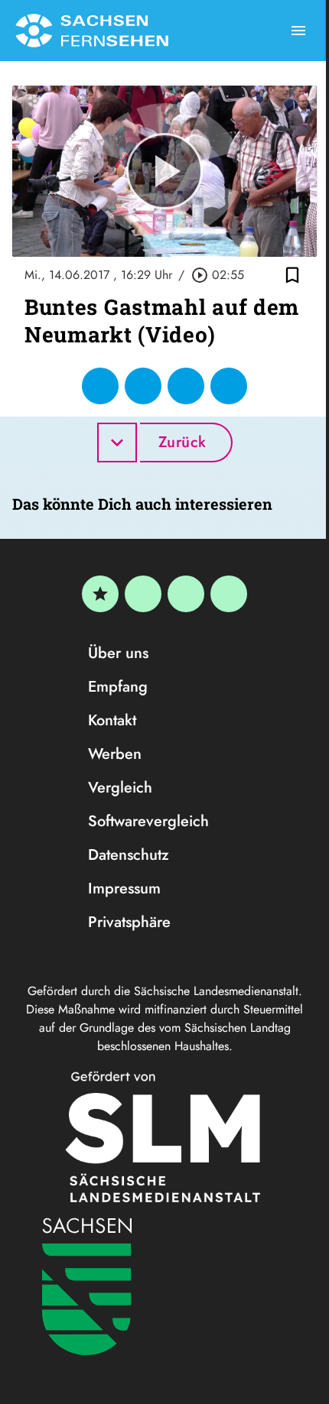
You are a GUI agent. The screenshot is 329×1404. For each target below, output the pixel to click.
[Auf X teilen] (143, 386)
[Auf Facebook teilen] (100, 386)
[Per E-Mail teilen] (228, 386)
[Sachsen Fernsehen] (92, 30)
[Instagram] (186, 594)
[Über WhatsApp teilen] (186, 386)
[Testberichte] (100, 594)
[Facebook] (143, 594)
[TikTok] (228, 594)
